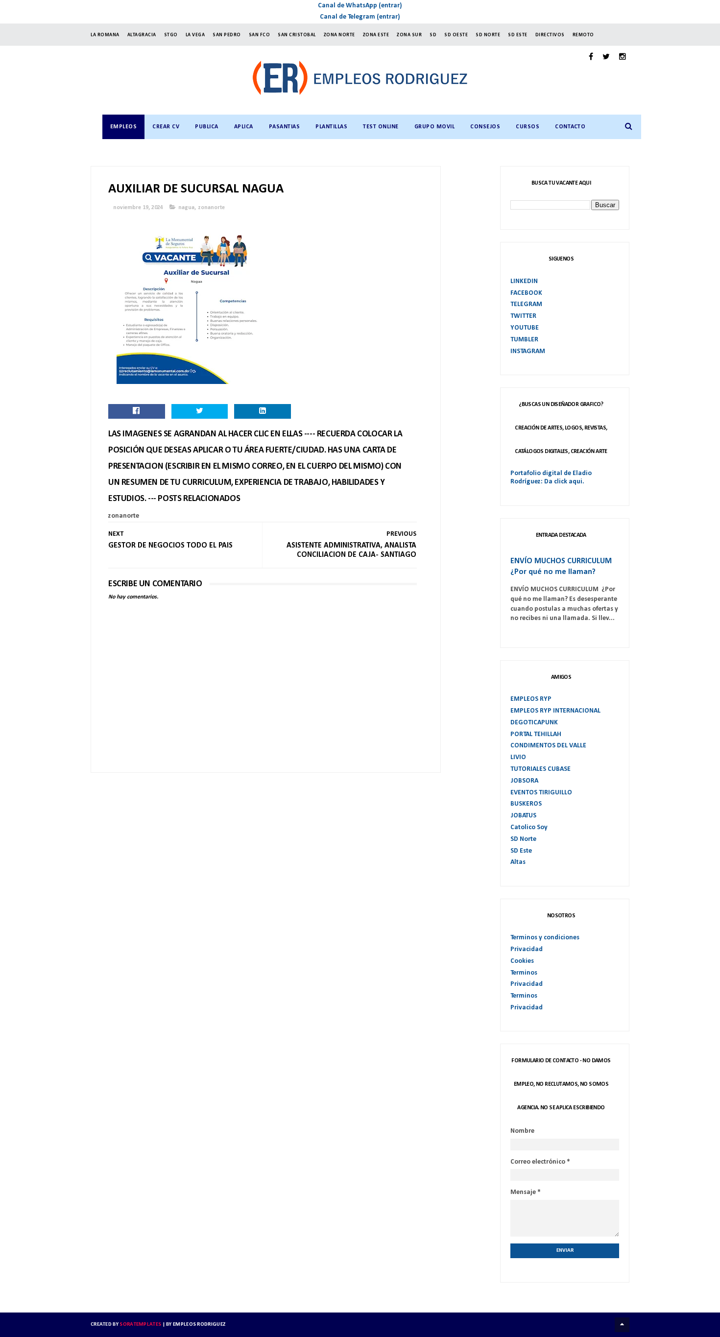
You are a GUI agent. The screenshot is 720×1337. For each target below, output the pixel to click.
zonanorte (211, 208)
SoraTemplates (140, 1324)
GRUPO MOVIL (434, 127)
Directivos (550, 35)
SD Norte (523, 839)
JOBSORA (524, 781)
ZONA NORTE (339, 35)
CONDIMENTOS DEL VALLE (548, 745)
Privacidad (526, 949)
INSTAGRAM (527, 351)
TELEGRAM (526, 304)
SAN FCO (259, 35)
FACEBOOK (526, 293)
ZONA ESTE (376, 35)
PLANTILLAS (331, 127)
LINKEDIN (524, 281)
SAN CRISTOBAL (297, 35)
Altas (518, 862)
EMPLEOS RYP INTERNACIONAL (555, 711)
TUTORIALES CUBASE (540, 769)
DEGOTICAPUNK (534, 722)
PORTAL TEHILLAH (535, 734)
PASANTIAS (284, 127)
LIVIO (518, 757)
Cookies (522, 961)
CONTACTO (570, 127)
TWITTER (523, 316)
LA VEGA (195, 35)
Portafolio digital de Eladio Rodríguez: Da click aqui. (551, 477)
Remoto (583, 35)
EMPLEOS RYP (531, 699)
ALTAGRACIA (141, 35)
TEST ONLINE (381, 127)
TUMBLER (524, 339)
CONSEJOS (485, 127)
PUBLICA (206, 127)
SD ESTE (518, 35)
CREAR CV (165, 127)
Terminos (523, 973)
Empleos (123, 127)
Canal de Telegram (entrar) (360, 17)
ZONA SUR (409, 35)
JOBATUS (523, 815)
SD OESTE (456, 35)
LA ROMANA (105, 35)
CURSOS (527, 127)
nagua (186, 208)
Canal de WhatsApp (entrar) (360, 5)
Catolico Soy (529, 827)
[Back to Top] (622, 1324)
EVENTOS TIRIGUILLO (541, 792)
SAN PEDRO (227, 35)
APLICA (243, 127)
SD (433, 35)
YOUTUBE (524, 328)
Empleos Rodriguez (199, 1324)
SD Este (521, 851)
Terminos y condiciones (544, 937)
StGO (171, 35)
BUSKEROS (526, 804)
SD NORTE (488, 35)
